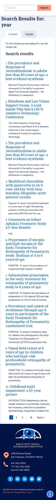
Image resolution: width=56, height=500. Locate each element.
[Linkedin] (24, 479)
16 (31, 417)
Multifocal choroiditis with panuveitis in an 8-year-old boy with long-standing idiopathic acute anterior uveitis (26, 189)
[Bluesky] (39, 479)
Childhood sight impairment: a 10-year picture (23, 390)
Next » (41, 417)
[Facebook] (10, 479)
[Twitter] (17, 479)
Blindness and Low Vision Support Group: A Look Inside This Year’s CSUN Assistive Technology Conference (27, 109)
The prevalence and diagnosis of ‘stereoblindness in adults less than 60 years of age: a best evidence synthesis (27, 151)
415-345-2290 (22, 466)
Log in (29, 492)
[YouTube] (32, 479)
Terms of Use (8, 492)
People (29, 34)
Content (13, 34)
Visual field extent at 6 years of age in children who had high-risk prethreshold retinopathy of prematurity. (28, 356)
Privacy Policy (20, 492)
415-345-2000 (18, 463)
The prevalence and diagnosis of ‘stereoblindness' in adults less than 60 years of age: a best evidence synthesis (27, 71)
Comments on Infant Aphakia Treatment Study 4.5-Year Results (26, 223)
